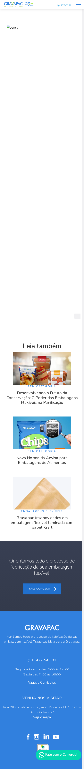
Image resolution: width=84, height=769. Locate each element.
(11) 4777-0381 (63, 5)
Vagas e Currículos (42, 682)
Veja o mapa (42, 717)
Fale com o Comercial (61, 754)
